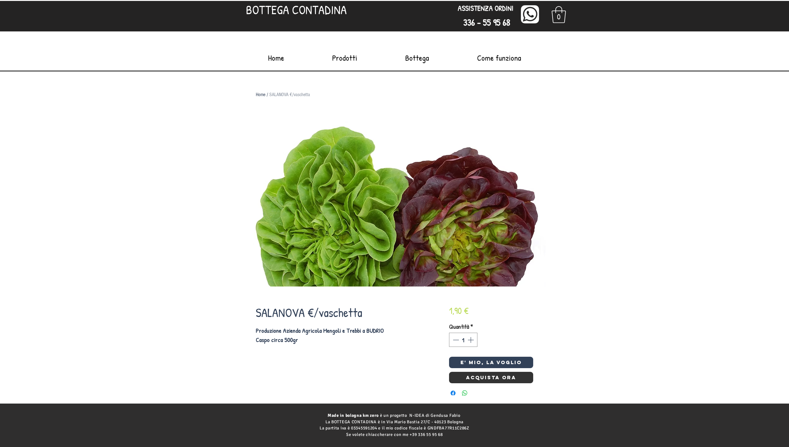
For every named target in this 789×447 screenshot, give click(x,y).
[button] (559, 14)
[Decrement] (455, 340)
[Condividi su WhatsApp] (464, 393)
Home (260, 94)
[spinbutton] (463, 340)
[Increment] (471, 340)
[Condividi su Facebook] (453, 393)
